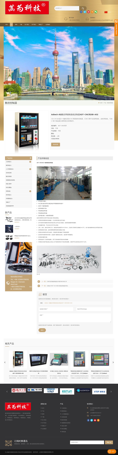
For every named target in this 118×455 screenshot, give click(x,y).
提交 (42, 330)
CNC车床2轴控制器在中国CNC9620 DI (57, 281)
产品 (11, 24)
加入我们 (27, 24)
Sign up (109, 442)
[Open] (116, 27)
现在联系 (55, 144)
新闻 (16, 24)
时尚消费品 (9, 187)
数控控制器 (110, 103)
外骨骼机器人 (9, 198)
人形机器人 (17, 226)
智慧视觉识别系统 (10, 180)
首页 (6, 24)
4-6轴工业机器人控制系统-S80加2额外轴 (54, 372)
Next (113, 362)
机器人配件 (9, 184)
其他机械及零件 (10, 206)
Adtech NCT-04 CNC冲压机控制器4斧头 (57, 286)
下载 (21, 24)
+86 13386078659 (74, 20)
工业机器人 (9, 162)
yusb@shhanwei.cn (95, 413)
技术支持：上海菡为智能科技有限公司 (43, 452)
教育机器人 (9, 165)
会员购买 (48, 24)
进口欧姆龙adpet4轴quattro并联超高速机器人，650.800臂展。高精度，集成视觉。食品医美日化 (23, 219)
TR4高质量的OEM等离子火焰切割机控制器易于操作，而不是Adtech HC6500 (75, 372)
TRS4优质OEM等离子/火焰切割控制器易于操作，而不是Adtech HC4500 (95, 372)
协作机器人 (9, 195)
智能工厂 (41, 24)
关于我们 (34, 24)
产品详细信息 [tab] (43, 158)
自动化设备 (9, 173)
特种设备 (8, 191)
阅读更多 (17, 222)
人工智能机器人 (10, 169)
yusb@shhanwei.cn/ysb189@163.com (101, 20)
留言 (113, 451)
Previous (4, 362)
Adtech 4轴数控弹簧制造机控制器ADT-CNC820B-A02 (13, 372)
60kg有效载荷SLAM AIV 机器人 (23, 236)
